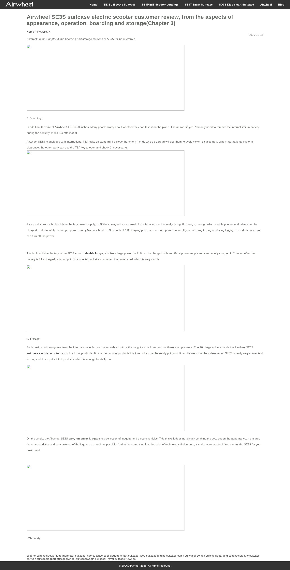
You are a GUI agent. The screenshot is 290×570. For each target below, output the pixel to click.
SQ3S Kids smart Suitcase (236, 4)
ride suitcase (95, 555)
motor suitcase (76, 555)
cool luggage (112, 555)
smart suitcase (129, 555)
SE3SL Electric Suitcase (120, 4)
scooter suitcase (37, 555)
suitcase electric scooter (43, 353)
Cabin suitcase (96, 558)
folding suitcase (167, 555)
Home (93, 4)
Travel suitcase (115, 558)
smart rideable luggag (90, 253)
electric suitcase (250, 555)
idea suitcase (148, 555)
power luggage (57, 555)
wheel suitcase (77, 558)
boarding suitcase (228, 555)
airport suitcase (57, 558)
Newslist (42, 31)
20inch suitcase (206, 555)
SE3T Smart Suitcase (199, 4)
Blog (281, 4)
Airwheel (266, 4)
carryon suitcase (37, 558)
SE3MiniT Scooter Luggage (160, 4)
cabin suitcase (186, 555)
